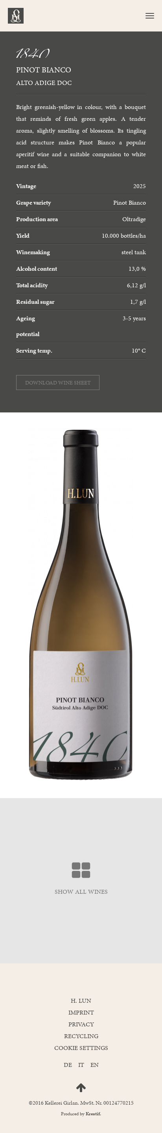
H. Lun (81, 1000)
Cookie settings (81, 1047)
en (94, 1064)
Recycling (81, 1036)
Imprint (81, 1012)
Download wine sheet (58, 382)
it (81, 1064)
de (68, 1064)
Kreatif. (93, 1114)
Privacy (81, 1024)
